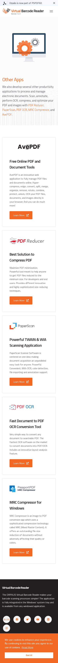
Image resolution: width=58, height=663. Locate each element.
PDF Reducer (36, 105)
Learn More (19, 215)
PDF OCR (21, 110)
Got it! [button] (29, 655)
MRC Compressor (38, 110)
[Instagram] (6, 628)
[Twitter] (27, 619)
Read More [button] (27, 647)
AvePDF (7, 114)
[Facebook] (17, 619)
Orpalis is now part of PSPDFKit (25, 3)
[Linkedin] (48, 619)
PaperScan (8, 110)
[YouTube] (37, 619)
